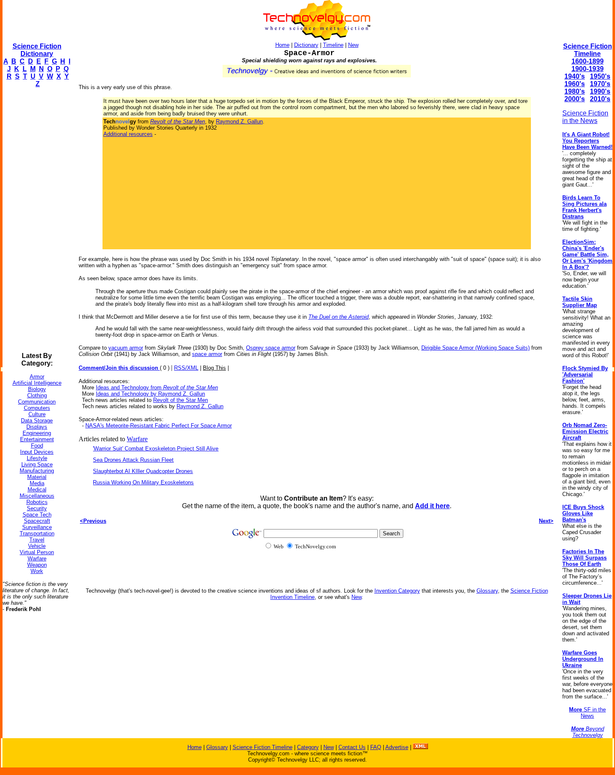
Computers (37, 408)
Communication (37, 402)
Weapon (37, 565)
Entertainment (37, 439)
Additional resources (128, 134)
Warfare (37, 558)
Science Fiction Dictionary (37, 50)
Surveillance (37, 527)
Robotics (37, 502)
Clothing (37, 395)
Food (37, 445)
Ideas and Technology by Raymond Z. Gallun (150, 394)
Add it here (432, 505)
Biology (37, 389)
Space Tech (37, 515)
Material (36, 477)
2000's (574, 98)
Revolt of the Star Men (180, 400)
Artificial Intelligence (37, 383)
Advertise (396, 747)
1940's (574, 76)
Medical (37, 489)
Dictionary (306, 45)
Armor (37, 376)
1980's (574, 91)
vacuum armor (125, 348)
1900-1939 (587, 68)
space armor (207, 354)
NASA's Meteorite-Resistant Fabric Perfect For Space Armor (158, 425)
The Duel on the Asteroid (338, 317)
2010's (600, 98)
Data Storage (37, 420)
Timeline (333, 45)
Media (37, 483)
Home (282, 45)
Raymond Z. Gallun (239, 121)
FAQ (375, 747)
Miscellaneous (37, 496)
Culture (37, 414)
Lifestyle (37, 458)
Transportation (37, 533)
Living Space (37, 464)
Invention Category (397, 591)
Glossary (487, 591)
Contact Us (352, 747)
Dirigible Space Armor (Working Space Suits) (475, 348)
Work (37, 571)
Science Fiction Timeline (587, 50)
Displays (36, 427)
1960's (574, 83)
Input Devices (37, 452)
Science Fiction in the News (585, 117)
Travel (36, 540)
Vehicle (37, 546)
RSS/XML (186, 368)
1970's (600, 83)
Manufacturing (37, 471)
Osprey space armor (270, 348)
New (353, 45)
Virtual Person (37, 552)
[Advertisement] (36, 220)
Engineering (37, 433)
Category (308, 747)
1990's (600, 91)
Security (37, 508)
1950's (600, 76)
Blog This (214, 368)
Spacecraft (37, 521)
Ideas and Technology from (157, 387)
